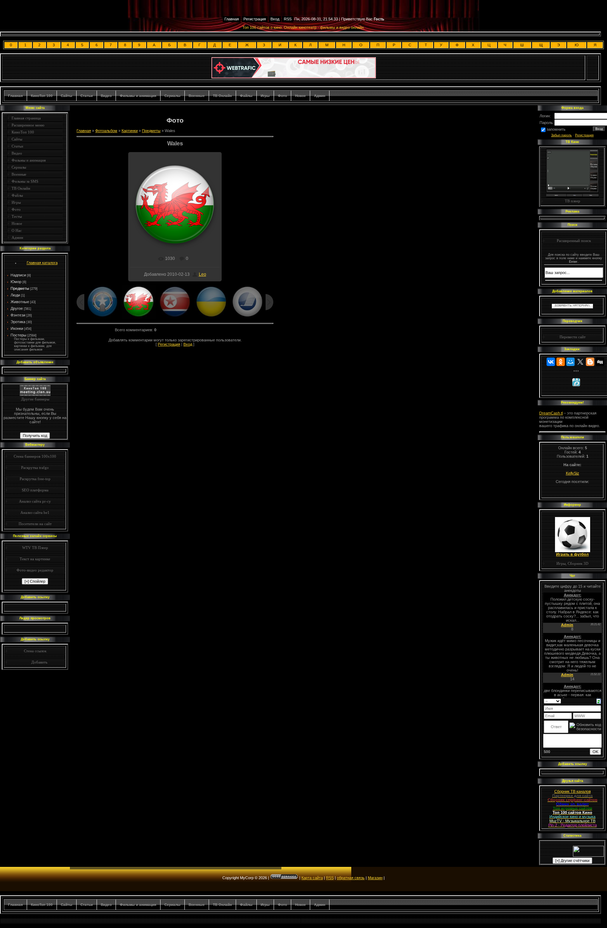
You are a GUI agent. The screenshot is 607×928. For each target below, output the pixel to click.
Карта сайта (312, 878)
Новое (300, 96)
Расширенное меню (28, 125)
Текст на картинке (35, 559)
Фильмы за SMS (25, 181)
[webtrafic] (293, 77)
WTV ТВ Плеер (35, 547)
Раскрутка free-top (35, 479)
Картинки (130, 131)
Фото (282, 96)
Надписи (18, 275)
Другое (17, 308)
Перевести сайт (573, 337)
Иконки (17, 328)
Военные (197, 96)
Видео (106, 96)
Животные (20, 302)
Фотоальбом (106, 131)
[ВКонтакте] (551, 362)
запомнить (556, 129)
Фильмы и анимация (138, 96)
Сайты (66, 96)
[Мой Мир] (570, 362)
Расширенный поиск (574, 240)
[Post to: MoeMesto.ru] (576, 382)
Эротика (18, 322)
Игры (265, 96)
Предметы (20, 288)
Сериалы (172, 96)
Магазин (375, 878)
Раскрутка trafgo (35, 467)
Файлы (246, 96)
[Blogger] (590, 362)
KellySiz (572, 473)
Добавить (39, 662)
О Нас (17, 230)
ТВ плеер (572, 201)
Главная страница (26, 118)
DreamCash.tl (551, 413)
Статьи (86, 96)
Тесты (17, 216)
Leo (202, 274)
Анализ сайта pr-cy (35, 501)
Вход (274, 19)
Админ (319, 96)
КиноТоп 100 (42, 96)
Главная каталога (42, 263)
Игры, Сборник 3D (572, 563)
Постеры (18, 335)
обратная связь (351, 878)
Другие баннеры (35, 399)
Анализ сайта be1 (35, 512)
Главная (231, 19)
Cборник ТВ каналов (572, 791)
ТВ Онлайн (222, 96)
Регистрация (254, 19)
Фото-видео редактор (35, 570)
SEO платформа (35, 490)
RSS (288, 19)
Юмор (16, 282)
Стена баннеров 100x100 (35, 456)
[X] (580, 362)
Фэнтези (18, 315)
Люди (15, 295)
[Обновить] (598, 701)
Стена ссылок (35, 651)
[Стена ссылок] (23, 662)
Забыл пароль (561, 135)
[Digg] (600, 362)
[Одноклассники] (560, 362)
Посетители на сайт (35, 524)
